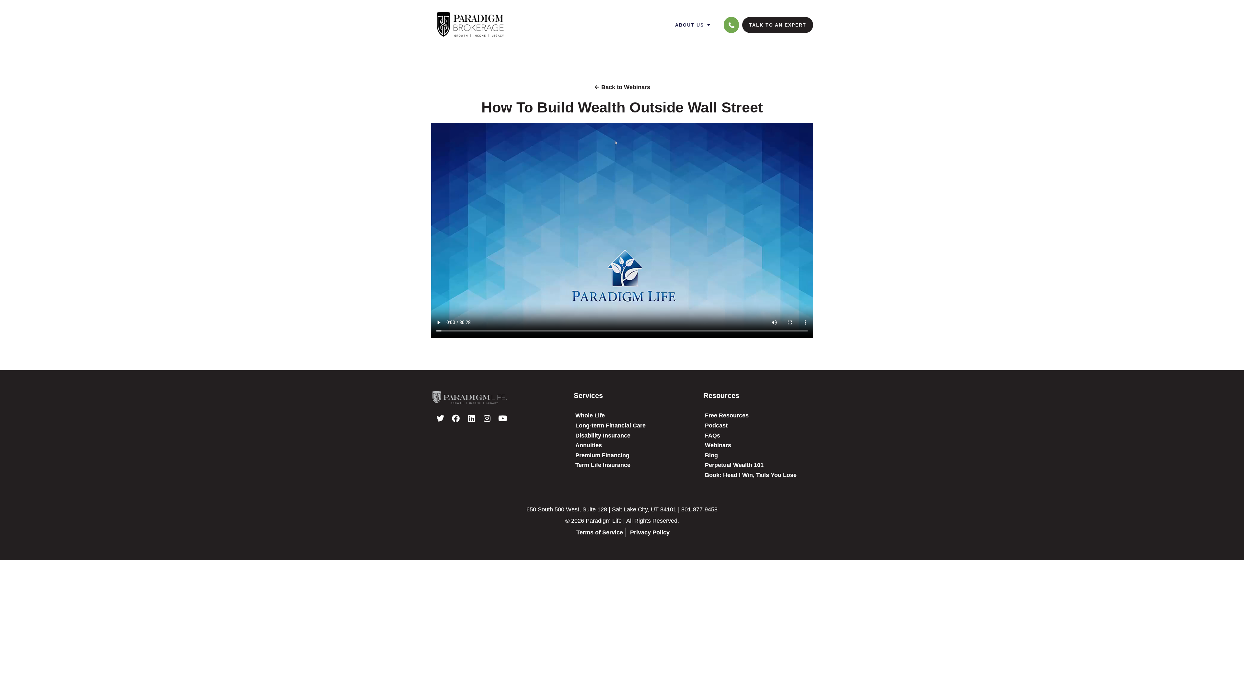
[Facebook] (456, 418)
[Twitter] (440, 418)
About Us (689, 25)
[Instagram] (487, 418)
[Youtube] (502, 418)
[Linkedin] (471, 418)
